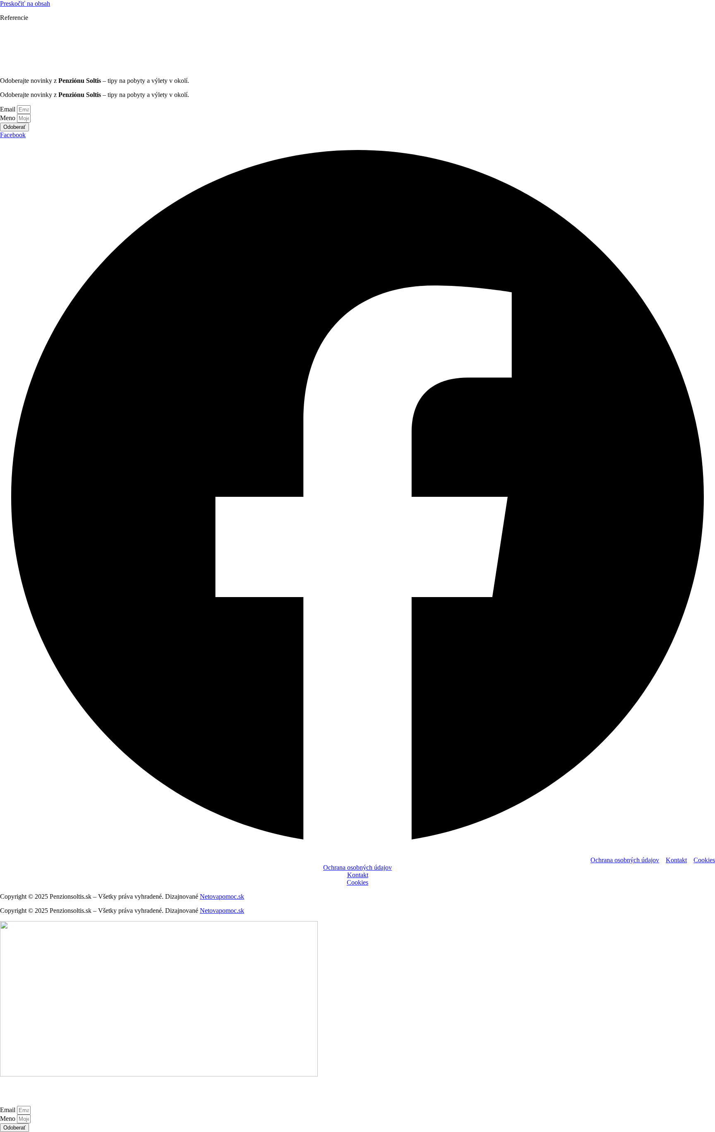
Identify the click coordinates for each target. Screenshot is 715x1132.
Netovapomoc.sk (222, 896)
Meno (8, 117)
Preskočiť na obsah (25, 3)
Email (8, 109)
